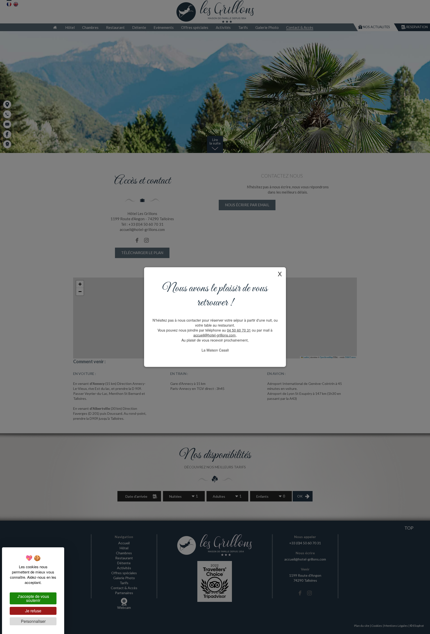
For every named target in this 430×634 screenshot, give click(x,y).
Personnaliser (33, 621)
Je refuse (33, 611)
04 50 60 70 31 (239, 329)
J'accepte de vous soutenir (33, 598)
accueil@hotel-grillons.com (214, 334)
